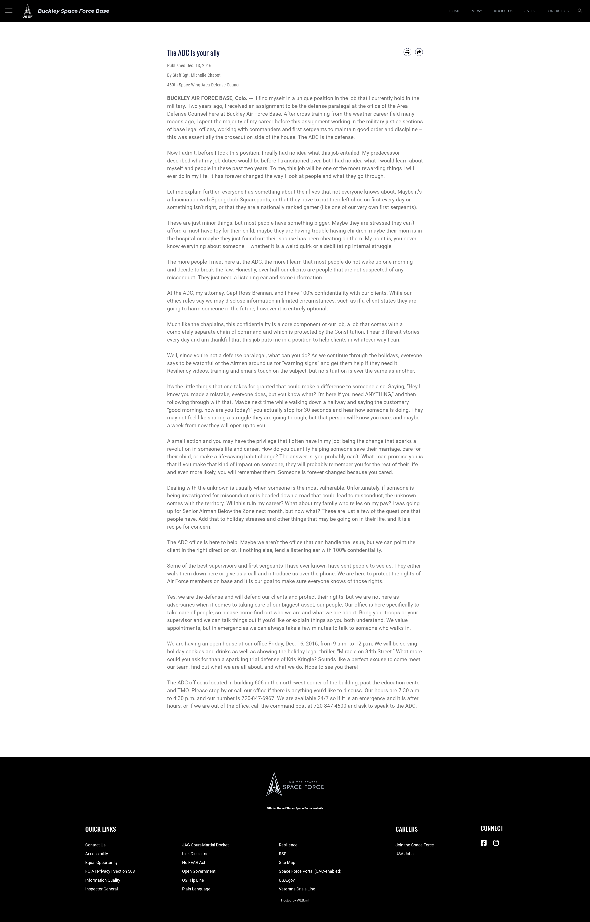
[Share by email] (419, 52)
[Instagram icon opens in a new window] (496, 843)
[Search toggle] (580, 11)
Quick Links (100, 829)
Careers (406, 829)
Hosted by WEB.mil (295, 900)
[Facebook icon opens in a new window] (484, 843)
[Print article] (407, 52)
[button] (7, 11)
